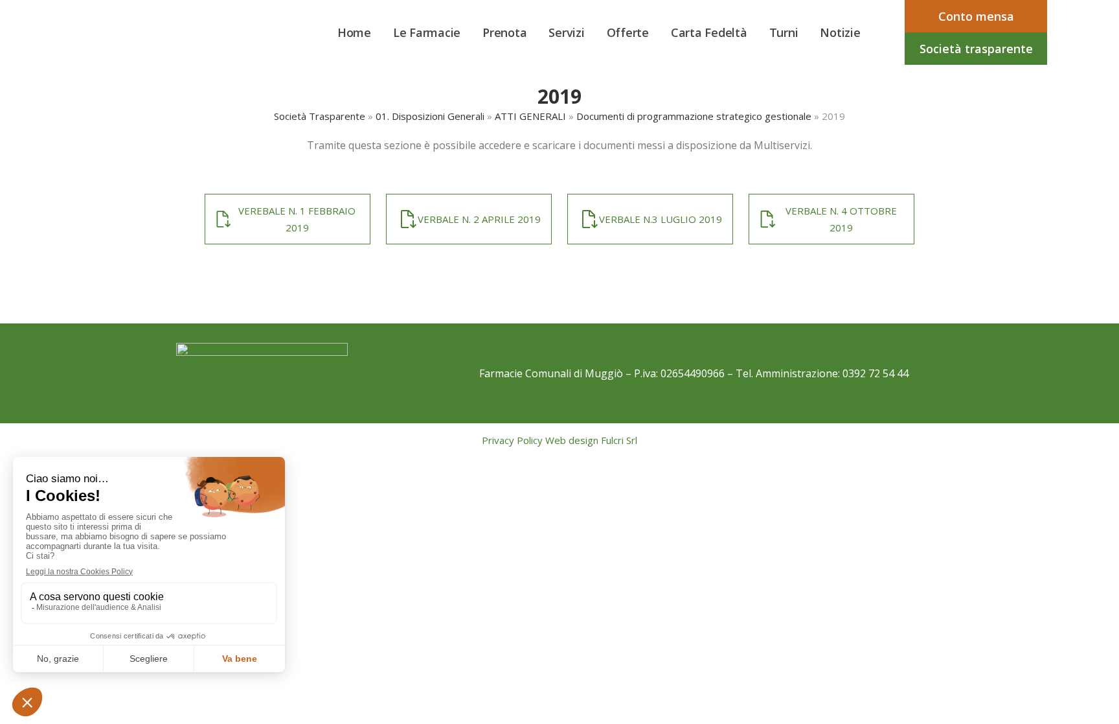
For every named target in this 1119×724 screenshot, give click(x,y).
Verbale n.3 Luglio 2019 (660, 219)
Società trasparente (976, 48)
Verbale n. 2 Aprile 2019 (479, 219)
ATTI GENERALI (530, 116)
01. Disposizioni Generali (430, 116)
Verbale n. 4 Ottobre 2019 (841, 219)
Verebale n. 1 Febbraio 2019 (297, 219)
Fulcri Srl (619, 440)
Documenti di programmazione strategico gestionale (693, 116)
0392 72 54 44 (875, 373)
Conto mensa (976, 16)
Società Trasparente (319, 116)
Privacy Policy (512, 440)
